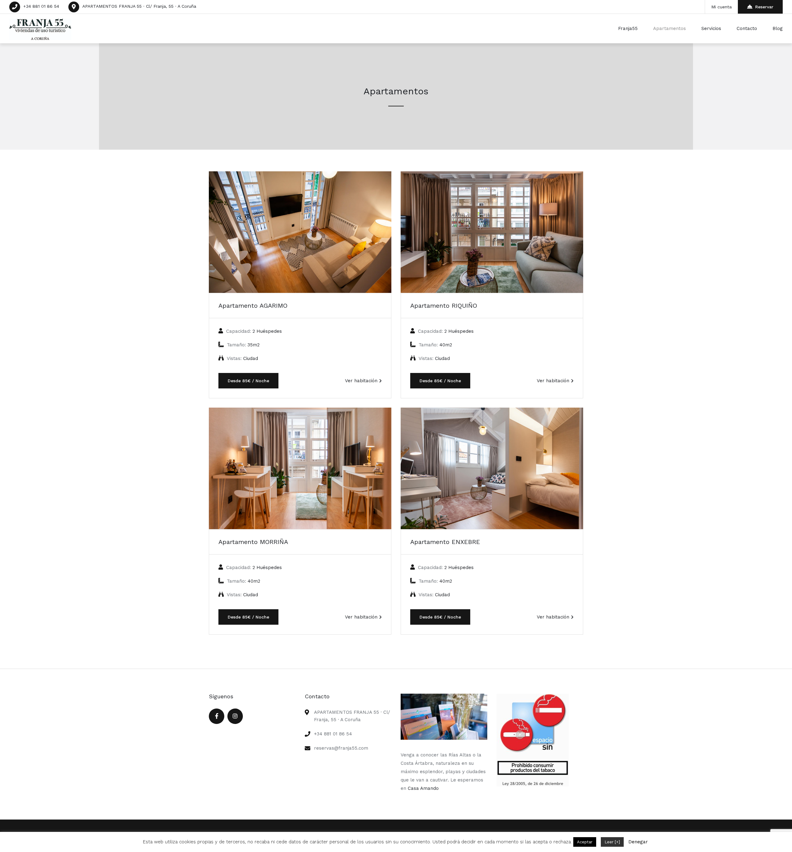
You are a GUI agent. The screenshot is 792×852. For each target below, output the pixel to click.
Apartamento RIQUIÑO (443, 305)
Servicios (711, 28)
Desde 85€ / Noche (248, 380)
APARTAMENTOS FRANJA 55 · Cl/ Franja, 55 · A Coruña (139, 6)
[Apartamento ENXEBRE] (492, 468)
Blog (778, 28)
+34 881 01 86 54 (41, 6)
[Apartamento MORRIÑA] (300, 468)
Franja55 (628, 28)
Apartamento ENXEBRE (445, 542)
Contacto (747, 28)
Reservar (764, 6)
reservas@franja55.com (341, 748)
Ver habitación (361, 380)
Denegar (638, 842)
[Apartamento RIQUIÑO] (492, 232)
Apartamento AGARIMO (252, 305)
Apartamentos (669, 28)
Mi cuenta (721, 6)
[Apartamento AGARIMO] (300, 232)
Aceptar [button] (584, 842)
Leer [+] (612, 842)
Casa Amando (423, 788)
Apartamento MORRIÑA (253, 542)
